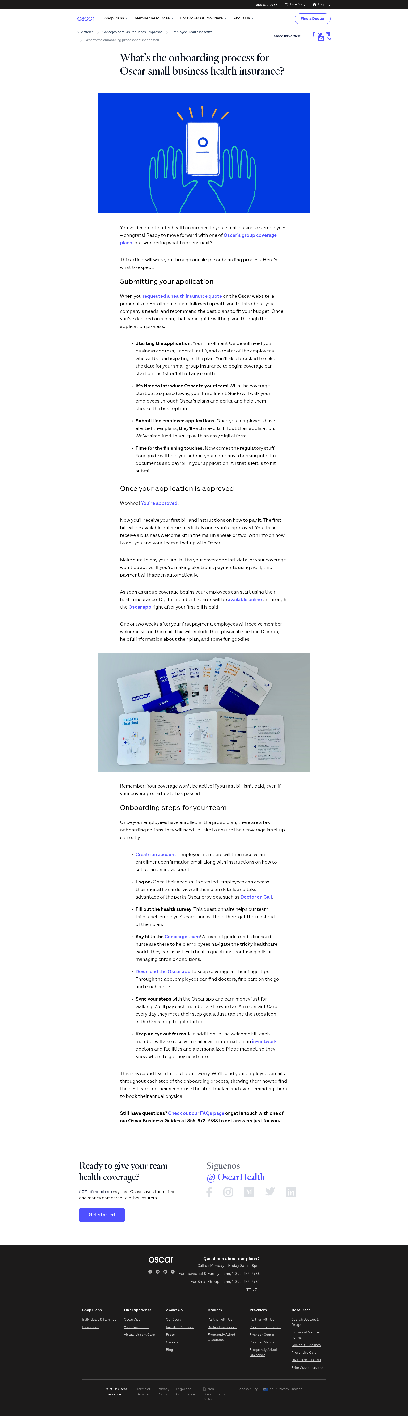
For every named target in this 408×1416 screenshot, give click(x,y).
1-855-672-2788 (265, 5)
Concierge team (182, 937)
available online (245, 600)
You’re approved (159, 503)
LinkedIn (291, 1194)
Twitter (275, 1194)
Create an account (156, 854)
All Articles (85, 32)
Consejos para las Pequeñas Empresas (132, 32)
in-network (264, 1041)
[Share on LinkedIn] (328, 34)
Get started (102, 1215)
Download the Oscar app (163, 972)
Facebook (214, 1194)
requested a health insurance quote (182, 296)
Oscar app (139, 607)
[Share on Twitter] (320, 34)
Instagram (233, 1194)
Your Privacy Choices (286, 1389)
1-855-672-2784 (246, 1282)
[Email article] (321, 38)
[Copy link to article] (329, 38)
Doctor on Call (256, 897)
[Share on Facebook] (313, 34)
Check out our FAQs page (196, 1113)
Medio (254, 1194)
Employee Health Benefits (191, 32)
